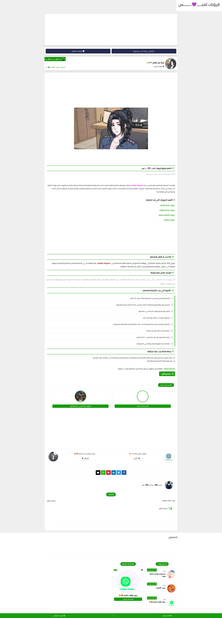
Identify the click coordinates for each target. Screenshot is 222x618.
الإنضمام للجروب (128, 599)
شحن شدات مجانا (142, 406)
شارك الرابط (158, 66)
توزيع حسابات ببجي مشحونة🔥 (80, 406)
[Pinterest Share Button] (113, 472)
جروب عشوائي (58, 615)
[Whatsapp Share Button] (103, 472)
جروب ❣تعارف (160, 587)
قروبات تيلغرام (77, 51)
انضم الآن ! (165, 374)
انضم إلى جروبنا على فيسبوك (143, 51)
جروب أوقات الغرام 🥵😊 (157, 601)
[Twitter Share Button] (119, 472)
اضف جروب (166, 615)
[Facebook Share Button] (124, 472)
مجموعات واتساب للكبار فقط (157, 575)
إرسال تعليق (51, 500)
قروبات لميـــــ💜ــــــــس (199, 4)
